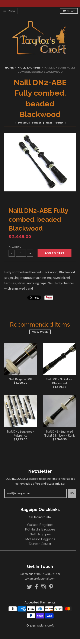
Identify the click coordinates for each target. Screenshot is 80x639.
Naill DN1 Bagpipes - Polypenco (20, 433)
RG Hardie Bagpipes (40, 529)
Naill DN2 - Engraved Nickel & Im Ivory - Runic (59, 433)
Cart (71, 10)
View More (40, 331)
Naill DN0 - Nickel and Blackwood (59, 381)
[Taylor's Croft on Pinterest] (51, 587)
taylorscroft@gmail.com (40, 578)
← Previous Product (28, 122)
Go (72, 493)
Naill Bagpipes (29, 67)
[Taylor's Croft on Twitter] (29, 587)
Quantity (15, 247)
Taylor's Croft (45, 625)
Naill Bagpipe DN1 (20, 379)
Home (9, 67)
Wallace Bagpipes (40, 525)
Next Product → (56, 122)
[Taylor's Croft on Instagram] (43, 587)
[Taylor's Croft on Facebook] (36, 587)
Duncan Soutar (40, 544)
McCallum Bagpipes (40, 539)
